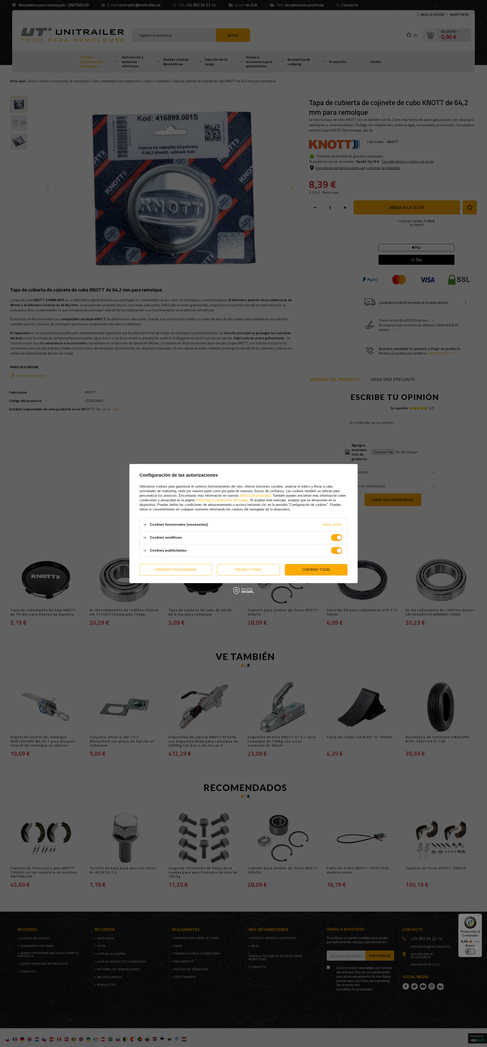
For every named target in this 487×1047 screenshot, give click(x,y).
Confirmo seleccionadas (176, 569)
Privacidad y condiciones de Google (222, 500)
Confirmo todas (316, 569)
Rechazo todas (248, 569)
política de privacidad (255, 495)
